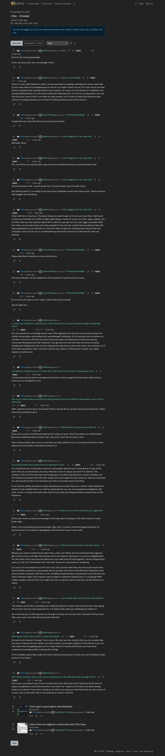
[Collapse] (14, 51)
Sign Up (149, 4)
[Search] (136, 3)
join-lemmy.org (146, 751)
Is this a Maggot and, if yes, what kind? (76, 137)
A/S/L (63, 51)
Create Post (46, 4)
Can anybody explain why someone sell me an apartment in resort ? (38, 465)
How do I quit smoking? (70, 78)
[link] (73, 51)
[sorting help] (71, 43)
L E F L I (19, 3)
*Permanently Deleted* (76, 115)
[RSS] (75, 43)
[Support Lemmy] (74, 3)
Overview (16, 43)
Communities (33, 4)
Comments (29, 43)
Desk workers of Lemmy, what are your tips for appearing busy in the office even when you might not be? (54, 677)
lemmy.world (34, 709)
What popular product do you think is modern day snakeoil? (35, 637)
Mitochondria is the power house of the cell (78, 427)
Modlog (109, 751)
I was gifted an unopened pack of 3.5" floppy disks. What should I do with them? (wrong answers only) (52, 371)
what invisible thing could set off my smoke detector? (82, 598)
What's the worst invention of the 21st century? (80, 545)
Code (135, 751)
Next (14, 743)
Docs (128, 751)
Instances (119, 751)
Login (141, 4)
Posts (39, 43)
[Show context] (69, 51)
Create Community (62, 4)
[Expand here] (22, 710)
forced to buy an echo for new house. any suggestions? (81, 511)
